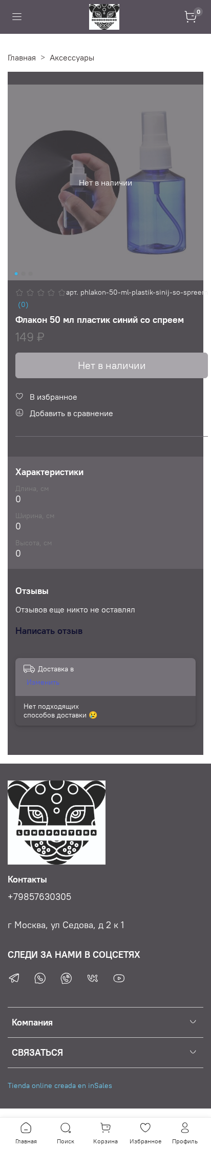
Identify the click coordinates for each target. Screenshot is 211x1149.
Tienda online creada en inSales (60, 1085)
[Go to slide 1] (16, 273)
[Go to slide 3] (30, 273)
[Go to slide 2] (23, 273)
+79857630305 (39, 896)
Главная (22, 57)
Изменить (43, 682)
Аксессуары (72, 57)
